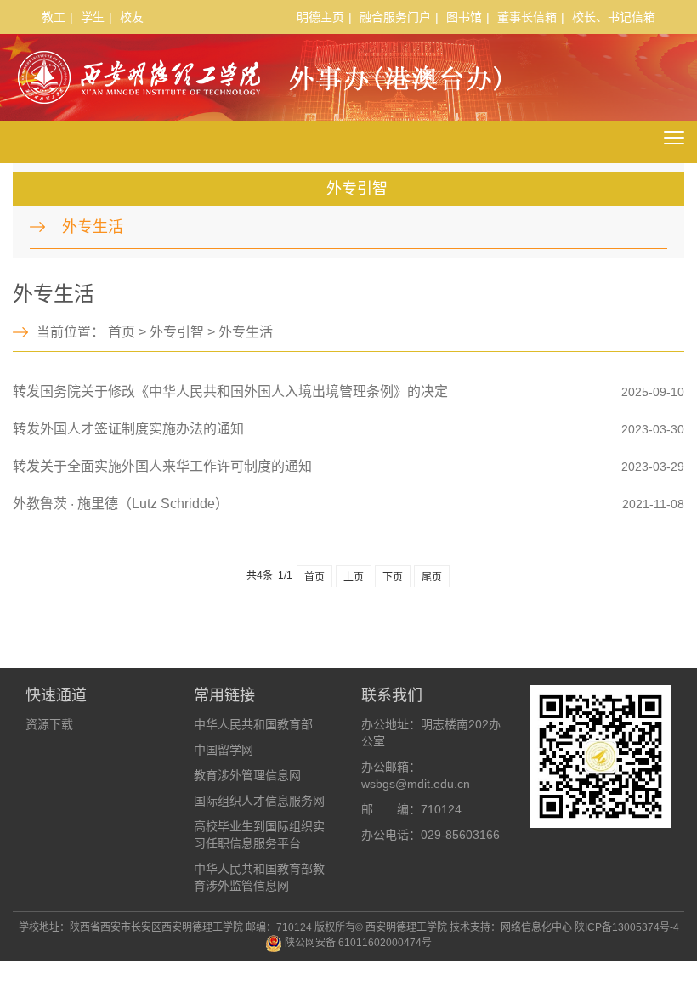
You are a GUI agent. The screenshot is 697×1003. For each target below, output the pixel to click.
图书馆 (464, 17)
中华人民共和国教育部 (253, 724)
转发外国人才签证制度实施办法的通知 (128, 429)
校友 (132, 17)
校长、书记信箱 (613, 17)
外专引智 (177, 332)
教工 (53, 17)
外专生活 (92, 226)
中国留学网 (223, 749)
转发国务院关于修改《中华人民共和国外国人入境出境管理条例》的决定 (230, 391)
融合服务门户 (395, 17)
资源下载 (49, 724)
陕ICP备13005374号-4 (627, 927)
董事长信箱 (527, 17)
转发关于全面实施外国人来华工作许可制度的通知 (162, 466)
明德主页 (320, 17)
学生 (93, 17)
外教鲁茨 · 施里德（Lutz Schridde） (121, 503)
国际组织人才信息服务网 (259, 801)
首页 (121, 332)
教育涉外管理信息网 (247, 775)
